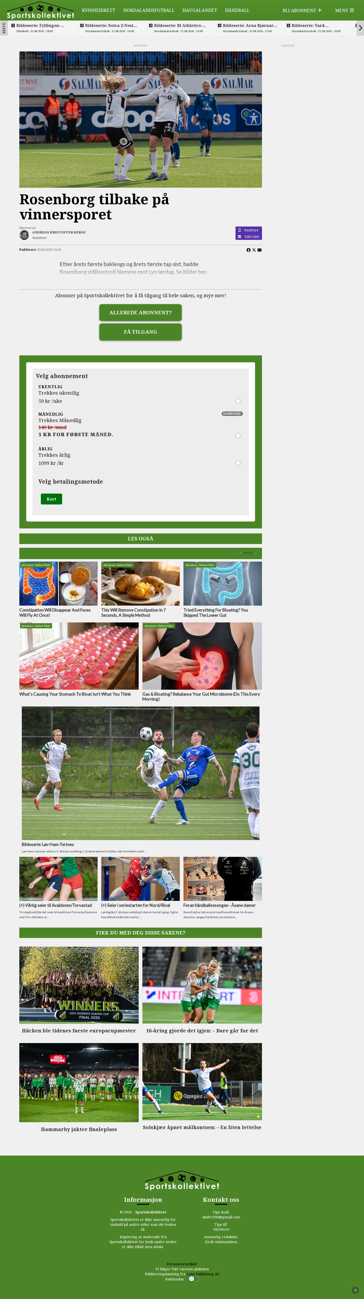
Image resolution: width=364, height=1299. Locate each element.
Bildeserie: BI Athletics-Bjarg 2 (178, 25)
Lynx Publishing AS (202, 1274)
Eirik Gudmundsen (221, 1241)
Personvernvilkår (182, 1264)
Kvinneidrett (98, 10)
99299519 (251, 230)
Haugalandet (199, 10)
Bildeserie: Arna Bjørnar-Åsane (249, 25)
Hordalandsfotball (149, 10)
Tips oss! (252, 236)
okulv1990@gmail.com (221, 1217)
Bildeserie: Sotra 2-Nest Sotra (109, 25)
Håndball (237, 10)
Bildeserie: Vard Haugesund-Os (308, 25)
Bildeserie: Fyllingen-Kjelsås (38, 25)
